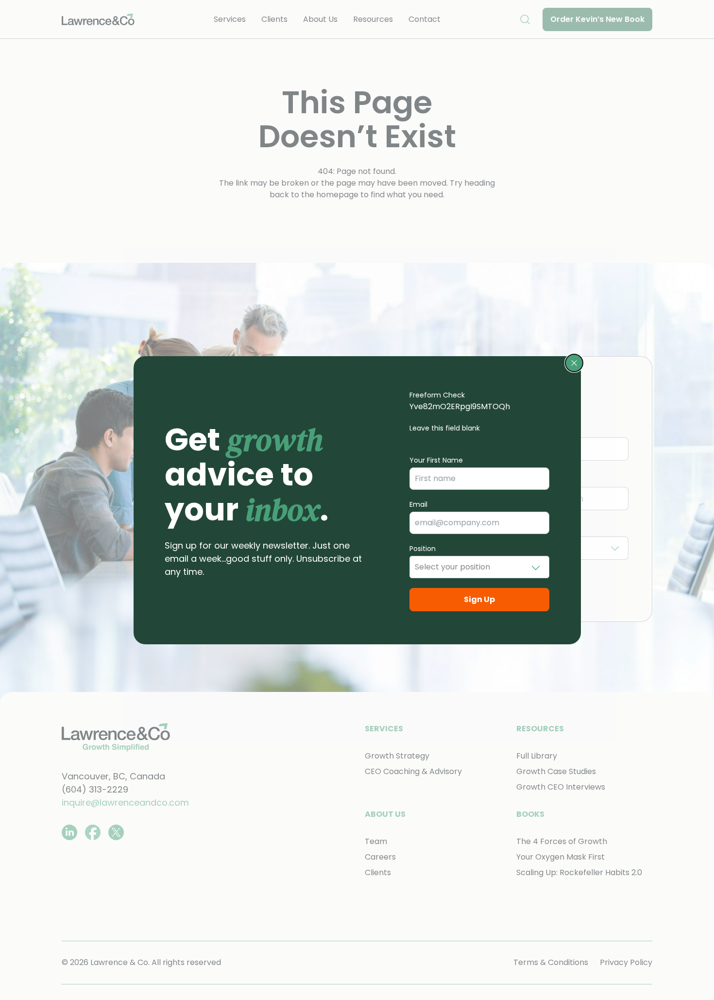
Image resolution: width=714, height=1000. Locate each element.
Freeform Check (437, 395)
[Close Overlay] (574, 363)
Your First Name (436, 460)
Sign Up (479, 599)
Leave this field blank (444, 428)
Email (418, 504)
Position (422, 548)
